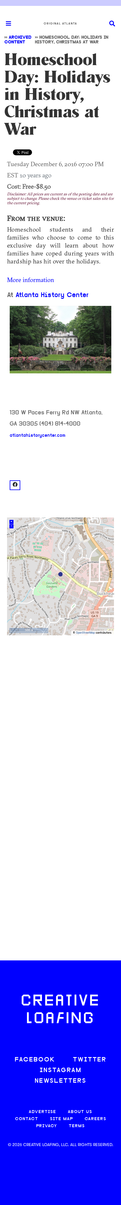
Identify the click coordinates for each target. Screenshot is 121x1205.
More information (30, 279)
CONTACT (26, 1119)
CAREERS (95, 1119)
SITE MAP (61, 1119)
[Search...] (112, 23)
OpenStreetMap (85, 633)
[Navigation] (6, 23)
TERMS (77, 1126)
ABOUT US (80, 1112)
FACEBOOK (35, 1059)
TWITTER (89, 1059)
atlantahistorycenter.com (37, 435)
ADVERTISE (42, 1112)
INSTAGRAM (60, 1070)
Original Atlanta (60, 23)
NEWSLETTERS (60, 1081)
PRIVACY (46, 1126)
